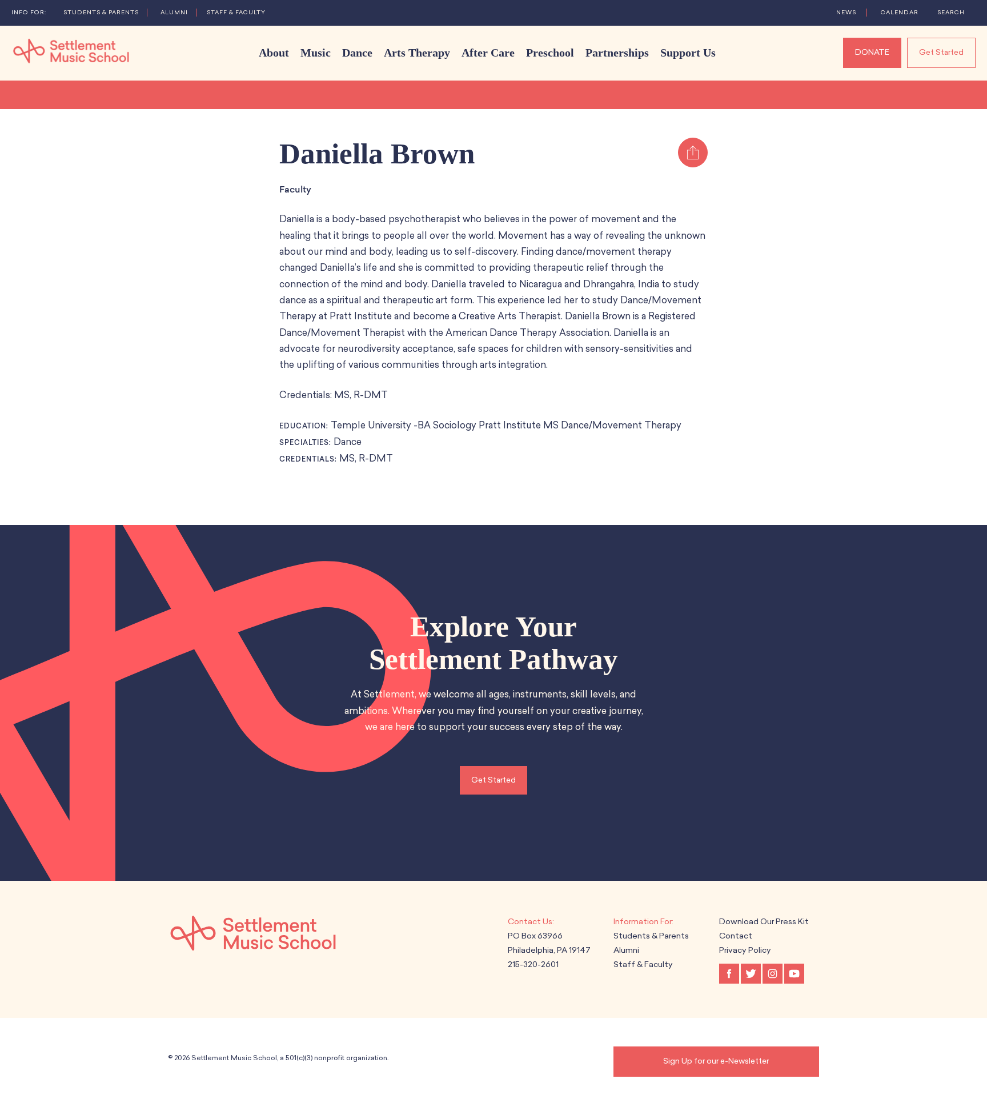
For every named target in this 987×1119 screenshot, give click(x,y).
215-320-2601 (533, 964)
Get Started (941, 52)
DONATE (872, 52)
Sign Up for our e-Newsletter (716, 1061)
